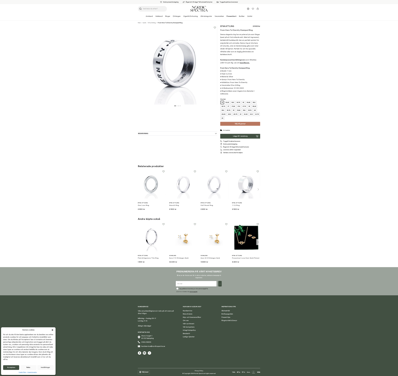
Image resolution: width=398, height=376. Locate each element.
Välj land (145, 372)
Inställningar (45, 367)
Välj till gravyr (240, 124)
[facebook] (139, 353)
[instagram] (144, 353)
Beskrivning (143, 133)
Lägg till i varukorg (240, 136)
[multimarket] (248, 8)
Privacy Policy (199, 370)
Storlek (223, 99)
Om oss (186, 320)
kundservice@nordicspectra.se (153, 346)
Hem (139, 22)
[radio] (222, 102)
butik (144, 22)
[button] (52, 330)
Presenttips (225, 317)
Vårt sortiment (188, 324)
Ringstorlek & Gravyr (229, 320)
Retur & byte (187, 314)
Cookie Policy (22, 372)
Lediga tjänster (189, 337)
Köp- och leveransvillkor (192, 317)
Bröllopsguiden (227, 314)
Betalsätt (186, 333)
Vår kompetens (188, 327)
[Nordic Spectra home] (198, 9)
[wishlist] (253, 8)
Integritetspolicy (32, 372)
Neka (28, 367)
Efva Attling (152, 22)
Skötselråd (225, 311)
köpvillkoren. (245, 63)
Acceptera (11, 367)
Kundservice (187, 311)
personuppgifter (193, 291)
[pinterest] (149, 353)
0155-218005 (146, 342)
